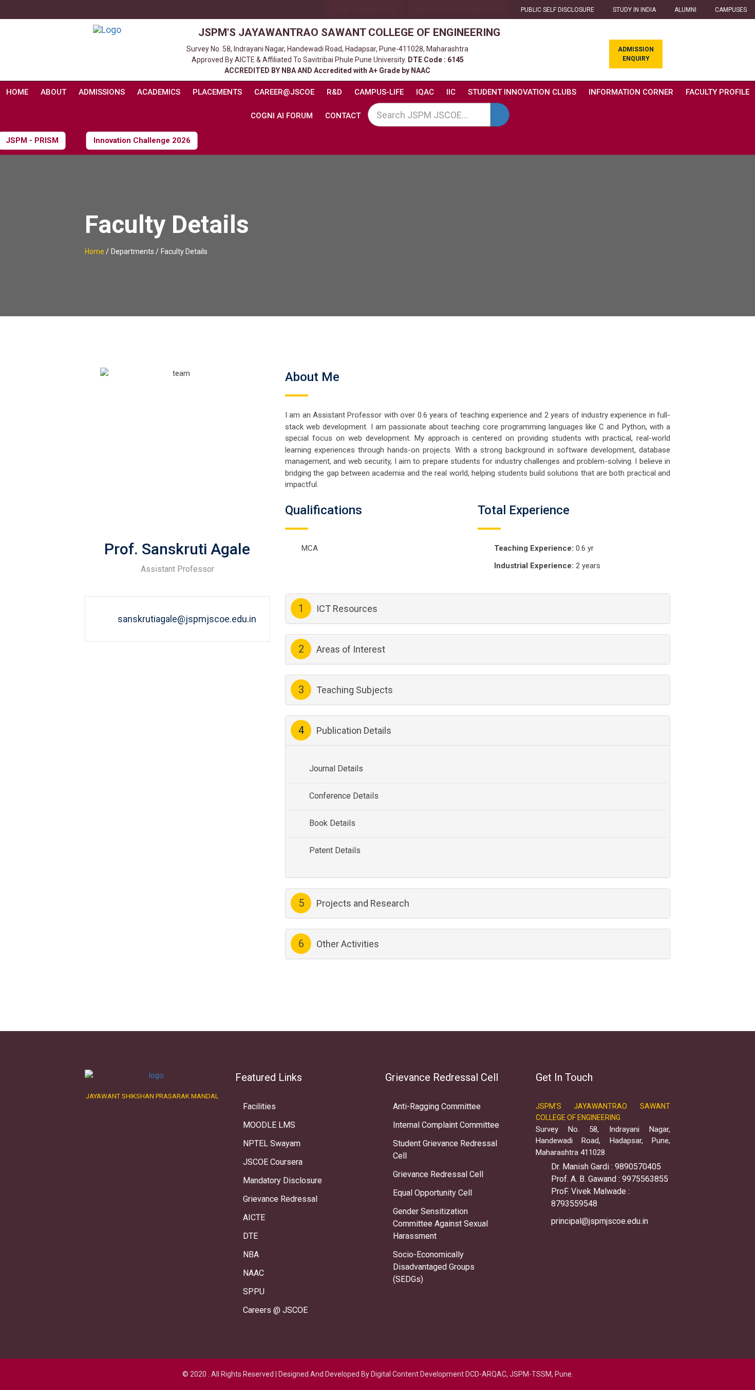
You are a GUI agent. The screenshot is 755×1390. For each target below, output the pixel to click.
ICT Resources (338, 608)
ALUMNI (685, 9)
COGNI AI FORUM (282, 115)
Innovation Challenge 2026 (458, 9)
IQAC (425, 92)
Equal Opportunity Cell (432, 1193)
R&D (334, 92)
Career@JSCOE (284, 92)
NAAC (253, 1273)
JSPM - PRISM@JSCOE (364, 9)
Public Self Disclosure (557, 9)
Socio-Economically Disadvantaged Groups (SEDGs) (434, 1267)
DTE (250, 1236)
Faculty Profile (717, 92)
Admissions (102, 92)
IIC (451, 92)
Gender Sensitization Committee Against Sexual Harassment (440, 1223)
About (53, 92)
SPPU (254, 1291)
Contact (343, 115)
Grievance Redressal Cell (438, 1174)
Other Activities (339, 943)
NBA (251, 1254)
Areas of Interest (342, 649)
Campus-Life (379, 92)
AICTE (254, 1217)
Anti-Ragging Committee (437, 1106)
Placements (217, 92)
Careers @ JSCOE (275, 1310)
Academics (158, 92)
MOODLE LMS (269, 1125)
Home (17, 92)
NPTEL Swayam (271, 1143)
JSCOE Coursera (273, 1162)
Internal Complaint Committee (446, 1125)
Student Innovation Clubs (522, 92)
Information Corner (631, 92)
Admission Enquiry (636, 54)
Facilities (259, 1106)
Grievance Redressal (280, 1199)
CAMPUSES (731, 9)
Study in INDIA (634, 9)
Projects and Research (354, 903)
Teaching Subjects (345, 689)
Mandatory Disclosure (282, 1180)
